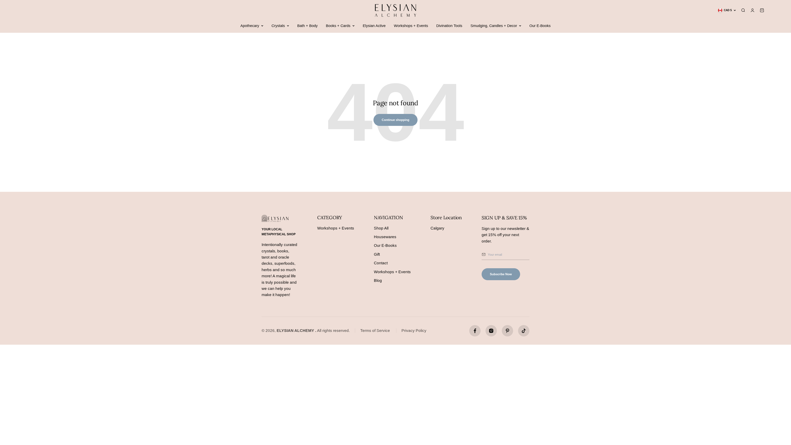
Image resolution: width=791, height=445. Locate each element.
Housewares (385, 237)
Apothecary (249, 26)
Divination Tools (449, 26)
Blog (378, 280)
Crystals (278, 26)
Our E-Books (540, 26)
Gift (377, 254)
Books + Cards (338, 26)
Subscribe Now (501, 274)
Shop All (381, 228)
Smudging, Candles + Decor (493, 26)
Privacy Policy (413, 330)
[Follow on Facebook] (475, 331)
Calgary (437, 228)
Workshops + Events (411, 26)
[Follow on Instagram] (491, 331)
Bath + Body (307, 26)
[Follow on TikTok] (524, 331)
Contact (381, 263)
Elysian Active (374, 26)
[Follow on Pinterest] (507, 331)
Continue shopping (395, 120)
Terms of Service (375, 330)
